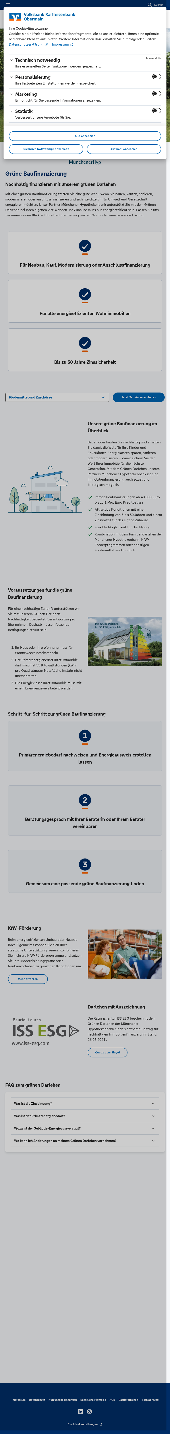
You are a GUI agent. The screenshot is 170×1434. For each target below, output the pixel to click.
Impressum (60, 44)
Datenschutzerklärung (26, 44)
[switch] (156, 76)
